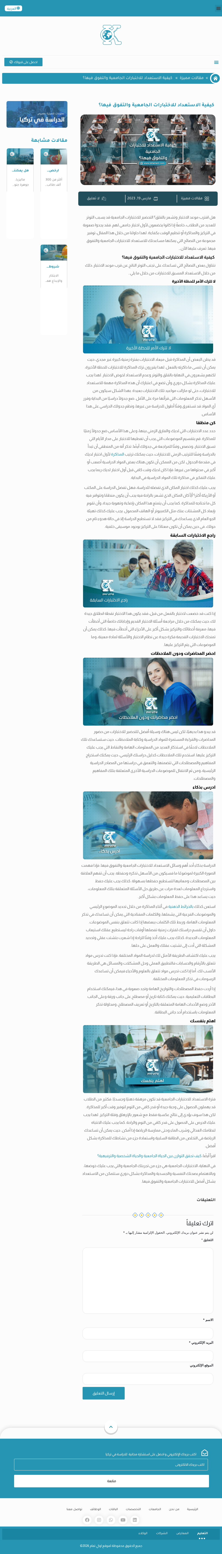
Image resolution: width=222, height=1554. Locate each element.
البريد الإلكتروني (201, 1342)
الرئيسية (192, 1509)
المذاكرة (117, 454)
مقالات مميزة (192, 78)
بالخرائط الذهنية (180, 906)
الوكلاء (143, 1533)
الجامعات (155, 1509)
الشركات (162, 1533)
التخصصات (133, 1509)
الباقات (113, 1509)
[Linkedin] (135, 1520)
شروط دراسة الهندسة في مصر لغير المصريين (54, 267)
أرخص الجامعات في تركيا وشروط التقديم (54, 171)
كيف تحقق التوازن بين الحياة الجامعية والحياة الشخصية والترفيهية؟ (149, 1156)
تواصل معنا (74, 1509)
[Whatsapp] (111, 1520)
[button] (218, 8)
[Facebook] (87, 1520)
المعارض (182, 1533)
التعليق (207, 1240)
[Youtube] (123, 1520)
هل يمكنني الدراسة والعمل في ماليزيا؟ (20, 171)
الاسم (208, 1319)
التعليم (202, 1533)
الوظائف (95, 1509)
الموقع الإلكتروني (201, 1365)
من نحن (174, 1509)
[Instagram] (99, 1520)
